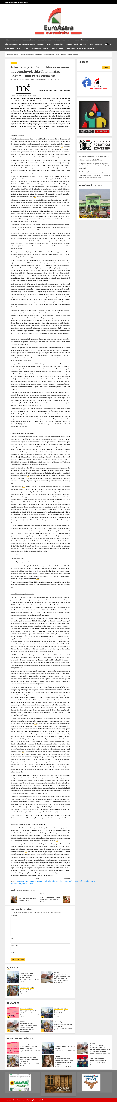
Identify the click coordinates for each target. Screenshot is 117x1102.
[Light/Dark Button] (107, 44)
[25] (64, 692)
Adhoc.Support (75, 40)
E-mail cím (15, 945)
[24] (46, 676)
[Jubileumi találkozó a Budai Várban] (13, 977)
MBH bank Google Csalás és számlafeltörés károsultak (32, 40)
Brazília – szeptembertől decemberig (63, 1025)
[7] (28, 344)
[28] (38, 729)
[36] (26, 851)
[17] (12, 522)
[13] (28, 475)
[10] (48, 414)
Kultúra (98, 44)
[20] (27, 636)
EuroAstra (13, 63)
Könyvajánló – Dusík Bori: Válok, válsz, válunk (29, 1012)
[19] (37, 578)
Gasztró (69, 44)
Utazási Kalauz (35, 48)
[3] (35, 196)
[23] (52, 660)
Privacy (61, 48)
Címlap (7, 40)
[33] (64, 818)
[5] (32, 257)
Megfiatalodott (25, 990)
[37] (57, 860)
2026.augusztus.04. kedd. (64, 1066)
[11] (20, 424)
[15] (23, 486)
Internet (83, 44)
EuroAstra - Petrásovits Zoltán (21, 80)
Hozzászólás (15, 915)
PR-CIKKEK (46, 48)
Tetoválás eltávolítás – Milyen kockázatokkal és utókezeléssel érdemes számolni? (64, 1061)
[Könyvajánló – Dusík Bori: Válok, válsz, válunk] (13, 1012)
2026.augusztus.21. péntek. (31, 979)
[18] (16, 546)
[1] (62, 146)
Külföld (19, 44)
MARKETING (9, 48)
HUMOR (49, 44)
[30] (23, 751)
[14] (12, 483)
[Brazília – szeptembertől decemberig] (47, 1026)
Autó (76, 44)
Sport (19, 48)
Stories (22, 1008)
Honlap (13, 952)
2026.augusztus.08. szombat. (65, 1028)
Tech (25, 48)
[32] (56, 812)
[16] (67, 499)
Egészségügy (58, 44)
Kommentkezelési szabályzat (87, 48)
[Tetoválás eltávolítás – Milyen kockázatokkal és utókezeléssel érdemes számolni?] (48, 1061)
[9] (40, 405)
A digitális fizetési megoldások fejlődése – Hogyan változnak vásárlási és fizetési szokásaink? (62, 978)
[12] (62, 452)
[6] (46, 339)
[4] (20, 219)
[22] (52, 651)
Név (12, 939)
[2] (62, 149)
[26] (27, 715)
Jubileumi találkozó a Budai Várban (27, 976)
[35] (57, 840)
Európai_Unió (18, 890)
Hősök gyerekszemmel (98, 1060)
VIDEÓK (54, 48)
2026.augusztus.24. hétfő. (31, 1015)
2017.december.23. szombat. (39, 80)
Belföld (40, 44)
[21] (53, 636)
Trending (26, 1008)
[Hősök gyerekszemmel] (82, 1061)
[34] (59, 835)
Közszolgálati (97, 1058)
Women (31, 1008)
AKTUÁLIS (57, 40)
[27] (35, 723)
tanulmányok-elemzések (29, 890)
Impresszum (71, 48)
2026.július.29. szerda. (99, 1062)
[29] (12, 741)
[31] (22, 772)
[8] (50, 376)
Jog (91, 44)
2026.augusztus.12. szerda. (99, 1053)
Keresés (83, 62)
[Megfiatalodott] (13, 990)
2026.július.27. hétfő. (29, 992)
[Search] (110, 44)
